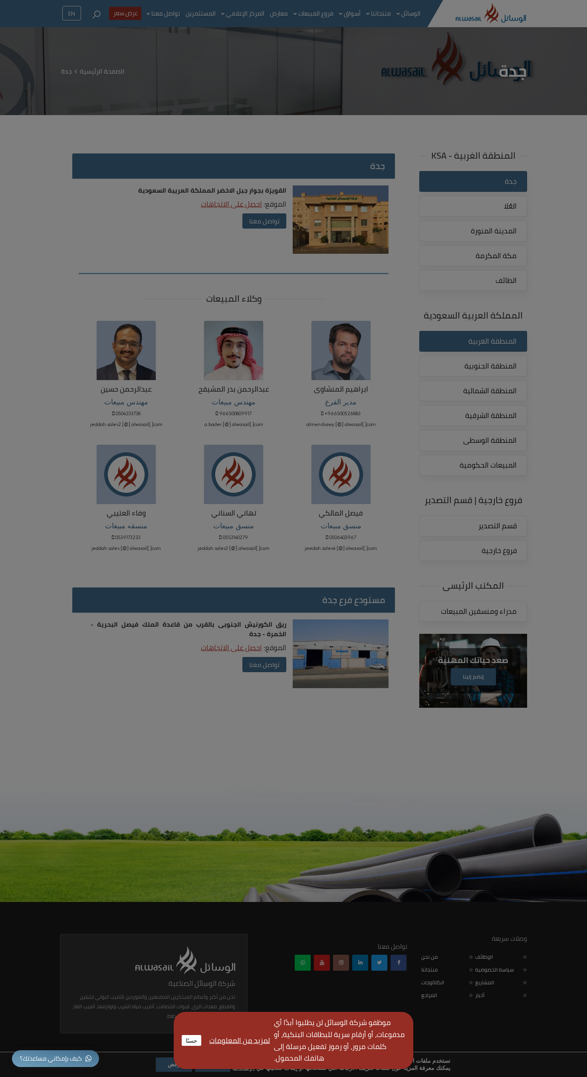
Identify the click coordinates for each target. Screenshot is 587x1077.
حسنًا (191, 1040)
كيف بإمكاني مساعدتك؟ (51, 1058)
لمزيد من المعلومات (239, 1040)
